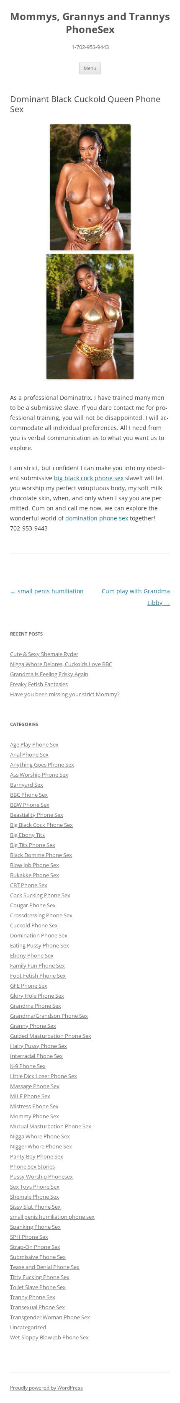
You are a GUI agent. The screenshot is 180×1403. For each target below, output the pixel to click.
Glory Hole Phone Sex (37, 995)
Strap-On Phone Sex (35, 1247)
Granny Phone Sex (33, 1026)
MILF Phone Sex (30, 1096)
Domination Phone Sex (38, 935)
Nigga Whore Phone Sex (40, 1136)
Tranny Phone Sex (32, 1297)
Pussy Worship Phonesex (41, 1176)
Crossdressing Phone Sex (41, 915)
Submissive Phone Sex (38, 1257)
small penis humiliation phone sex (52, 1216)
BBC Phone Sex (29, 794)
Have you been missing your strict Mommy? (65, 694)
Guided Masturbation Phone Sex (50, 1036)
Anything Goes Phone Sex (42, 764)
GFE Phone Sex (28, 985)
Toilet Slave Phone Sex (38, 1287)
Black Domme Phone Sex (41, 855)
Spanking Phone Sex (35, 1227)
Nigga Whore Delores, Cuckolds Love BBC (61, 664)
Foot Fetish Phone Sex (38, 975)
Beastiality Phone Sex (36, 815)
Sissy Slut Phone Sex (35, 1206)
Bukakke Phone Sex (34, 875)
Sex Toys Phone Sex (34, 1186)
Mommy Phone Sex (34, 1116)
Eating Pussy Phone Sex (39, 945)
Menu (90, 68)
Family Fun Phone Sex (37, 965)
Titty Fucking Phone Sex (39, 1277)
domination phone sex (96, 518)
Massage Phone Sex (34, 1086)
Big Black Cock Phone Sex (41, 825)
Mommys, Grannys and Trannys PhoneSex (90, 23)
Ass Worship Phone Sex (39, 774)
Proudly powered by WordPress (46, 1387)
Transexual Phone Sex (37, 1307)
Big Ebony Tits (27, 835)
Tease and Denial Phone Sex (45, 1267)
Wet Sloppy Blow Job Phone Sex (49, 1337)
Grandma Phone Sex (35, 1005)
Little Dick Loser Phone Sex (43, 1076)
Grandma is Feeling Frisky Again (49, 674)
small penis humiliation (47, 591)
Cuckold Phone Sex (34, 925)
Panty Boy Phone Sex (36, 1156)
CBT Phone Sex (28, 885)
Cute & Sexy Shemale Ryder (44, 654)
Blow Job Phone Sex (34, 865)
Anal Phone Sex (29, 754)
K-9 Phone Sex (28, 1066)
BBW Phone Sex (29, 804)
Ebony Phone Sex (32, 955)
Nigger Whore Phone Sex (41, 1146)
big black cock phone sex (88, 478)
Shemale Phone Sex (34, 1196)
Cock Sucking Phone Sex (40, 895)
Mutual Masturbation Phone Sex (50, 1126)
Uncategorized (28, 1327)
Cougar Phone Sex (33, 905)
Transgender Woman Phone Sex (50, 1317)
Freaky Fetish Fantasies (39, 684)
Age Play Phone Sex (34, 744)
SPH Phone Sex (29, 1237)
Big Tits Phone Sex (32, 845)
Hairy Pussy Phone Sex (38, 1046)
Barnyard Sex (26, 784)
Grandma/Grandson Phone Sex (49, 1015)
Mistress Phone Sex (34, 1106)
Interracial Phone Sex (36, 1056)
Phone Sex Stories (32, 1166)
